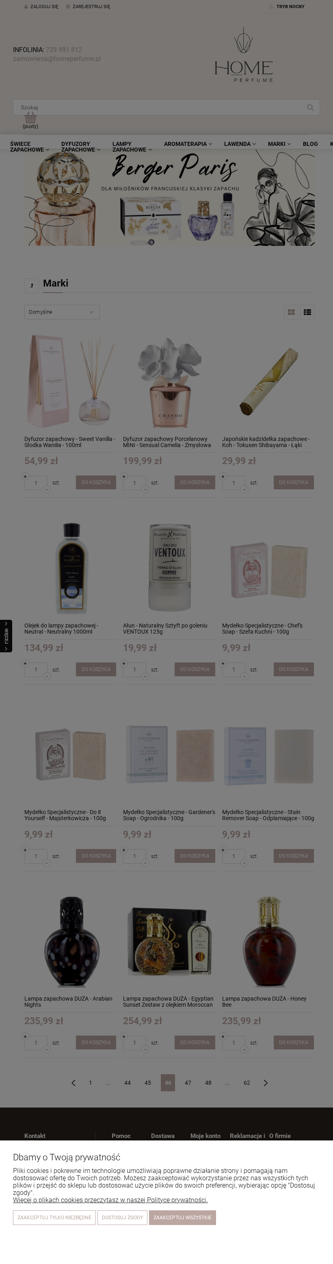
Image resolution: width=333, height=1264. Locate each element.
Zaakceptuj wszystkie (183, 1218)
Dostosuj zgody (122, 1218)
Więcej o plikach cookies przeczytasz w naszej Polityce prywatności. (110, 1200)
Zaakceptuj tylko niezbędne (54, 1218)
